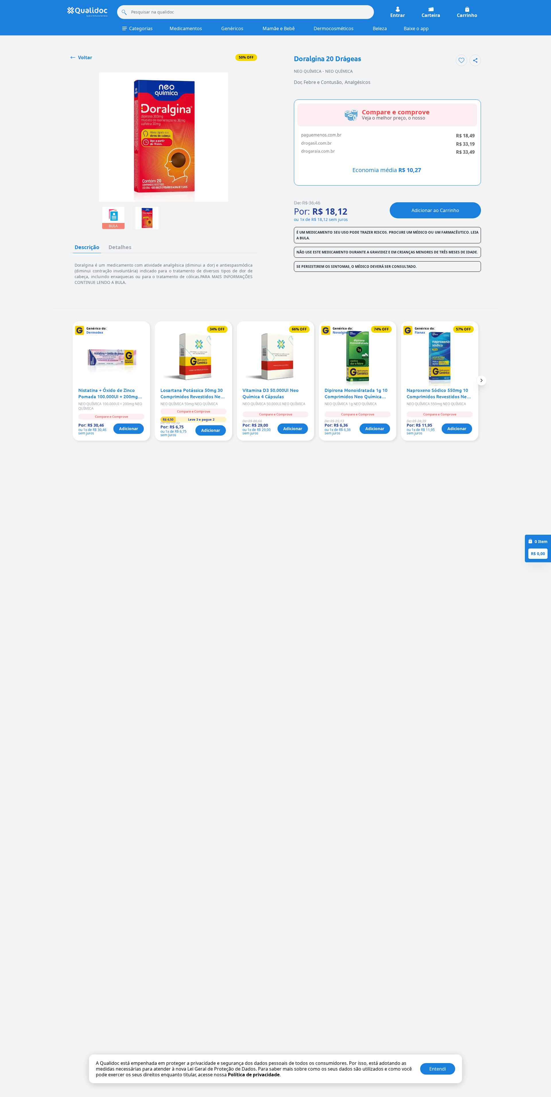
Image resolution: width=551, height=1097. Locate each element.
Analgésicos (357, 82)
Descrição (87, 247)
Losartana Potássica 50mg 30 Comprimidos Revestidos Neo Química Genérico (191, 393)
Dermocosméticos (334, 28)
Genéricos (232, 28)
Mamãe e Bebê (279, 28)
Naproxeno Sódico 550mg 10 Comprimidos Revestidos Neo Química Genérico (438, 393)
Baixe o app (416, 28)
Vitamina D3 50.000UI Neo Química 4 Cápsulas (270, 393)
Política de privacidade (254, 1074)
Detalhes (119, 247)
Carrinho (467, 15)
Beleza (380, 28)
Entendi (437, 1069)
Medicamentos (186, 28)
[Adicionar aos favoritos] (461, 60)
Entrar (397, 15)
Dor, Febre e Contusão (318, 82)
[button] (481, 380)
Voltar (85, 57)
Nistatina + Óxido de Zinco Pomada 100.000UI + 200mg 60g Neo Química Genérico (108, 393)
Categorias (141, 28)
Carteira (431, 15)
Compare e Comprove (111, 416)
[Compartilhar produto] (475, 60)
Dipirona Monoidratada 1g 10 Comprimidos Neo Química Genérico (356, 393)
